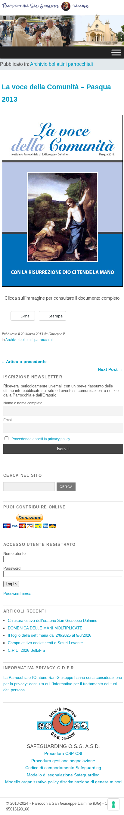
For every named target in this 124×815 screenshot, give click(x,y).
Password (11, 568)
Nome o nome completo (22, 403)
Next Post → (110, 369)
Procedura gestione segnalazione (63, 760)
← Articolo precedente (24, 361)
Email (8, 420)
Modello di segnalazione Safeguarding (63, 774)
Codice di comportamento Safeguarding (63, 767)
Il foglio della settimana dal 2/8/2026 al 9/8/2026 (49, 635)
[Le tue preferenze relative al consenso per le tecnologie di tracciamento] (113, 804)
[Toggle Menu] (116, 53)
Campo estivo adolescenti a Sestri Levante (45, 643)
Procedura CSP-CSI (63, 753)
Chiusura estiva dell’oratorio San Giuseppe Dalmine (52, 620)
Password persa (17, 593)
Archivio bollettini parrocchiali (61, 64)
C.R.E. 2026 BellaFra (26, 650)
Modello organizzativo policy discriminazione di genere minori (63, 781)
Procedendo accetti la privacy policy (40, 439)
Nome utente (14, 553)
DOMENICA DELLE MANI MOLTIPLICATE (45, 628)
